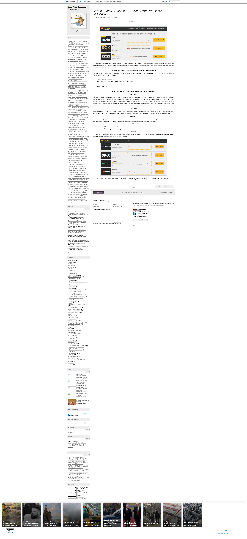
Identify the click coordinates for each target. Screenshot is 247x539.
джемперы (72, 81)
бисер (76, 46)
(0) (87, 214)
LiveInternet (71, 2)
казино (78, 102)
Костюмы (71, 288)
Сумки (70, 299)
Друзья (75, 7)
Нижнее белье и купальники (76, 289)
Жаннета (82, 470)
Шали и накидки (73, 278)
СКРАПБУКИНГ (72, 358)
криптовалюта (71, 110)
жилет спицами (78, 88)
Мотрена (77, 474)
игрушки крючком (73, 100)
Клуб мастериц (69, 9)
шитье (70, 202)
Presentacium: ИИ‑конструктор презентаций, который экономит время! (77, 222)
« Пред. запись (124, 192)
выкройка (83, 53)
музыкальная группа (72, 129)
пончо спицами (76, 158)
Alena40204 (71, 457)
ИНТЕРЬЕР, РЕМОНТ (74, 324)
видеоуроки (76, 53)
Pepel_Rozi (71, 444)
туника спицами (84, 186)
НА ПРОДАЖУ (72, 337)
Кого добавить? (82, 443)
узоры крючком (80, 188)
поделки (71, 153)
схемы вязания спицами (77, 182)
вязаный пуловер (82, 73)
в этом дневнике (73, 415)
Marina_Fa (76, 460)
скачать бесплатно (76, 176)
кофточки (70, 109)
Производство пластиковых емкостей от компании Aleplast (77, 239)
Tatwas (80, 461)
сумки (80, 178)
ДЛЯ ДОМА (71, 315)
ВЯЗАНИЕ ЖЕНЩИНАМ (74, 277)
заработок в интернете (81, 97)
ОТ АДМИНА (71, 340)
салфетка (84, 168)
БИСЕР (70, 265)
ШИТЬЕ (70, 364)
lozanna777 (71, 465)
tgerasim (85, 466)
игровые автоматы (75, 98)
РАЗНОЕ (70, 351)
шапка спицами (75, 199)
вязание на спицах (76, 67)
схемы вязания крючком (80, 181)
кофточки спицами (78, 109)
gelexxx (75, 462)
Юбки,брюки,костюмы (75, 307)
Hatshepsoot (83, 458)
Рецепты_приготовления (75, 477)
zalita (69, 468)
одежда (77, 143)
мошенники (78, 127)
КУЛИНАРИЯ (71, 327)
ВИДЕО (70, 268)
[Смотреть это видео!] (72, 376)
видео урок (77, 51)
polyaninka (73, 466)
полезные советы (74, 155)
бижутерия (71, 46)
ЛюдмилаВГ (71, 474)
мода (75, 123)
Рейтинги (99, 1)
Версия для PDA (223, 530)
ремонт (70, 166)
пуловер (83, 158)
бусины (74, 47)
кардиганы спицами (76, 106)
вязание (71, 59)
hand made (73, 41)
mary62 (81, 465)
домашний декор (73, 85)
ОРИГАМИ (71, 338)
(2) (85, 403)
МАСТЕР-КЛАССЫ (73, 330)
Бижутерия (72, 280)
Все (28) (87, 371)
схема (70, 179)
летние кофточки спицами (74, 114)
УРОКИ (70, 361)
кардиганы (81, 104)
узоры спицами (80, 191)
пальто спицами (76, 147)
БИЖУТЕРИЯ (72, 260)
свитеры (70, 172)
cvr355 (83, 461)
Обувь (70, 293)
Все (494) (87, 209)
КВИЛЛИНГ (71, 325)
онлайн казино (84, 145)
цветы (81, 196)
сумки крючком (85, 178)
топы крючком (80, 184)
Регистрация (84, 1)
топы (75, 184)
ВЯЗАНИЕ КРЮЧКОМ (74, 309)
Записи (70, 7)
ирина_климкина (80, 478)
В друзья (79, 31)
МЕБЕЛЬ (70, 332)
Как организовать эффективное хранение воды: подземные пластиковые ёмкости (77, 231)
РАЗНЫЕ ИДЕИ (72, 353)
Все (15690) (86, 454)
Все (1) (88, 429)
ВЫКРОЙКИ (71, 272)
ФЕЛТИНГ (71, 363)
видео (79, 47)
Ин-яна (80, 472)
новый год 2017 (74, 141)
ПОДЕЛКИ (71, 262)
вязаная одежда (81, 57)
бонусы (80, 46)
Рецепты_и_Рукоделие (78, 445)
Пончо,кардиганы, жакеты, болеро (78, 282)
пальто (70, 147)
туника (77, 186)
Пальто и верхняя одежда (76, 294)
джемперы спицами (76, 83)
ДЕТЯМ (70, 264)
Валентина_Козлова (73, 469)
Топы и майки (72, 301)
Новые (171, 192)
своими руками (74, 174)
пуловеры (72, 162)
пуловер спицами (75, 160)
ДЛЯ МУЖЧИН (72, 319)
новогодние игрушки (75, 134)
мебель (70, 123)
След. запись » (141, 192)
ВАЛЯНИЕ (71, 267)
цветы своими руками (80, 197)
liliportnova (80, 464)
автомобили (77, 43)
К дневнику (132, 192)
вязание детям (81, 59)
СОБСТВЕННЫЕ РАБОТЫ (75, 359)
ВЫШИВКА (71, 273)
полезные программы (79, 153)
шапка (70, 199)
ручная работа (74, 168)
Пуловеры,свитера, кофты (76, 298)
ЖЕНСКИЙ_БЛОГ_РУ (81, 444)
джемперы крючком (82, 81)
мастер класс (78, 116)
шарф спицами (82, 200)
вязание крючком (75, 64)
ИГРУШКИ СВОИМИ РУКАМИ (76, 322)
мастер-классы (79, 121)
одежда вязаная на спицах (76, 144)
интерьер (72, 102)
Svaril (76, 461)
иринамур (71, 480)
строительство (75, 178)
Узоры (70, 303)
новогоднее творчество (77, 131)
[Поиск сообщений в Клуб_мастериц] (85, 413)
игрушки (85, 98)
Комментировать (98, 192)
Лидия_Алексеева (73, 473)
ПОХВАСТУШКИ (72, 343)
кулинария (78, 110)
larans (69, 464)
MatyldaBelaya (83, 460)
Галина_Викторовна (73, 470)
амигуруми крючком (78, 44)
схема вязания (76, 179)
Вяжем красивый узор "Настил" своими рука (81, 382)
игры (80, 100)
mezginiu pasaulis (83, 41)
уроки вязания (77, 194)
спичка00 (70, 447)
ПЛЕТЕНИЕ (71, 342)
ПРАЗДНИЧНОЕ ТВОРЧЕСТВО (76, 345)
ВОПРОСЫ (71, 270)
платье (84, 147)
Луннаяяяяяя (82, 473)
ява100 (79, 480)
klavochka (85, 462)
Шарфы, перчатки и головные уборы (79, 304)
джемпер (80, 77)
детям (75, 77)
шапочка (82, 199)
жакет (80, 85)
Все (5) (88, 438)
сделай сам (85, 174)
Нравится (161, 186)
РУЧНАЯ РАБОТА (73, 356)
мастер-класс (73, 117)
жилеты (84, 89)
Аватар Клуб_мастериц (78, 20)
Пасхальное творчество (75, 350)
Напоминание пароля (117, 206)
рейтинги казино (80, 164)
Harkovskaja (77, 458)
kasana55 (79, 462)
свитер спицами (79, 170)
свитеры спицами (79, 172)
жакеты (77, 87)
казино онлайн (83, 102)
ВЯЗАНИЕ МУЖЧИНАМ (74, 311)
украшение (72, 192)
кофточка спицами (84, 107)
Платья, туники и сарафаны (76, 296)
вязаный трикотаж (75, 75)
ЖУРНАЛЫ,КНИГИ (73, 320)
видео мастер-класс (77, 48)
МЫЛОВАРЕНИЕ (72, 335)
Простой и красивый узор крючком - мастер (82, 376)
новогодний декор (81, 138)
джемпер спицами (75, 79)
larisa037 (74, 464)
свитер (70, 170)
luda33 (76, 465)
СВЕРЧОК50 (85, 477)
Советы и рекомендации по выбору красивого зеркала (78, 247)
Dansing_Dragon (79, 457)
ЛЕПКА (70, 329)
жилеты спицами (73, 91)
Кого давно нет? (72, 443)
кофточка (75, 107)
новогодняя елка (73, 139)
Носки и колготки (73, 291)
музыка (83, 127)
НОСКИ (70, 43)
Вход (90, 1)
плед (76, 151)
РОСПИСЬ (71, 355)
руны (84, 166)
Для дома (71, 286)
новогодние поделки (75, 136)
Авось (107, 1)
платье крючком (73, 149)
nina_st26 (85, 465)
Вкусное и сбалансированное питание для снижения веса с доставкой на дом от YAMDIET (76, 213)
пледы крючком (82, 151)
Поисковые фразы (82, 498)
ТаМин (74, 478)
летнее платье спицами (80, 112)
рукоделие (78, 166)
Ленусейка (85, 472)
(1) (85, 379)
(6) (85, 396)
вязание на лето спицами (80, 65)
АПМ (72, 468)
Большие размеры (74, 285)
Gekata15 (70, 458)
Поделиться (169, 186)
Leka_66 (70, 460)
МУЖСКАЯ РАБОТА (73, 333)
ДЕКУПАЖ (71, 314)
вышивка (71, 55)
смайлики (108, 209)
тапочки (70, 184)
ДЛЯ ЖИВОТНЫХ (73, 317)
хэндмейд (70, 432)
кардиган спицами (73, 104)
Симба (70, 478)
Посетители (80, 497)
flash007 (70, 462)
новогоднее (81, 129)
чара (75, 480)
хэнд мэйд (76, 196)
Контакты (223, 532)
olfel (69, 466)
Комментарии (82, 7)
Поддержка (163, 2)
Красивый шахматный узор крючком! (81, 388)
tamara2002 (80, 466)
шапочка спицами (72, 200)
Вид (165, 2)
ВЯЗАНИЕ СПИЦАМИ (74, 312)
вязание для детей (75, 61)
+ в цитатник (114, 17)
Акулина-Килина (78, 468)
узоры (70, 188)
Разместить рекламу (222, 533)
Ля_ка (69, 445)
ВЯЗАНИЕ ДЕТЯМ (73, 275)
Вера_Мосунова (84, 469)
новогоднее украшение (75, 133)
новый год (83, 140)
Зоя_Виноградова (73, 472)
